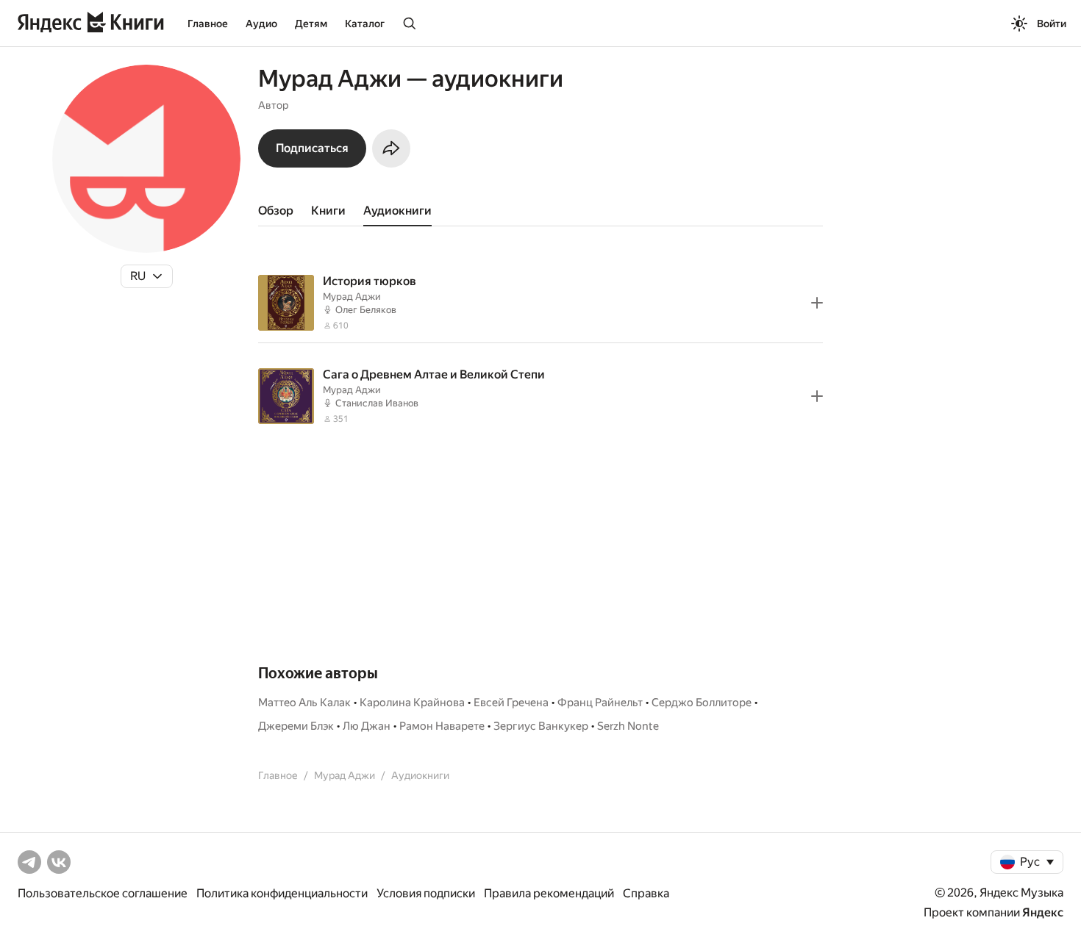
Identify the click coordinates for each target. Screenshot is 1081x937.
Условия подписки (426, 893)
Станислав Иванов (376, 403)
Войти (1051, 23)
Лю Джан (366, 726)
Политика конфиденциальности (282, 893)
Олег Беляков (365, 309)
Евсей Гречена (511, 702)
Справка (646, 893)
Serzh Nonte (628, 726)
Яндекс (1042, 912)
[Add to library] (817, 303)
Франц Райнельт (600, 702)
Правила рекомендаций (549, 893)
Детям (311, 23)
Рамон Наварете (442, 726)
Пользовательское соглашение (103, 893)
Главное (208, 23)
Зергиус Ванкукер (540, 726)
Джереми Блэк (296, 726)
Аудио (261, 23)
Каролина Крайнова (412, 702)
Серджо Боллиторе (702, 702)
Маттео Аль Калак (304, 702)
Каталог (365, 23)
